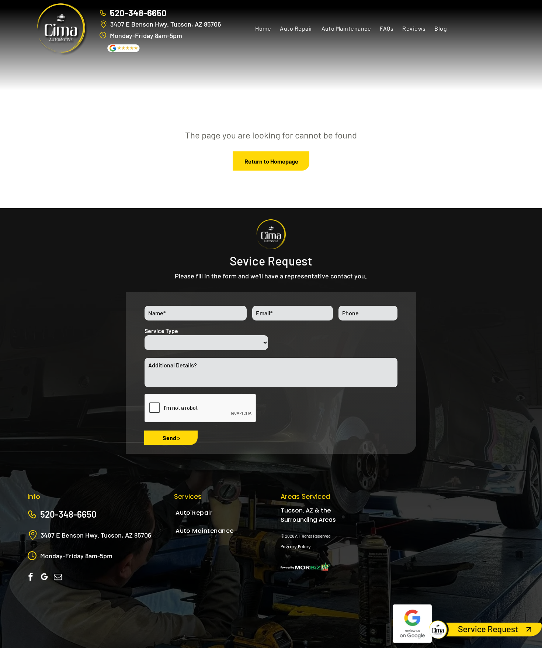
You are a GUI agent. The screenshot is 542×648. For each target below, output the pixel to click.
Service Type (161, 330)
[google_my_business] (44, 577)
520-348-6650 (138, 12)
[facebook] (31, 577)
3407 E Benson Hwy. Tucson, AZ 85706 (165, 24)
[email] (58, 577)
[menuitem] (263, 28)
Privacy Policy (296, 547)
